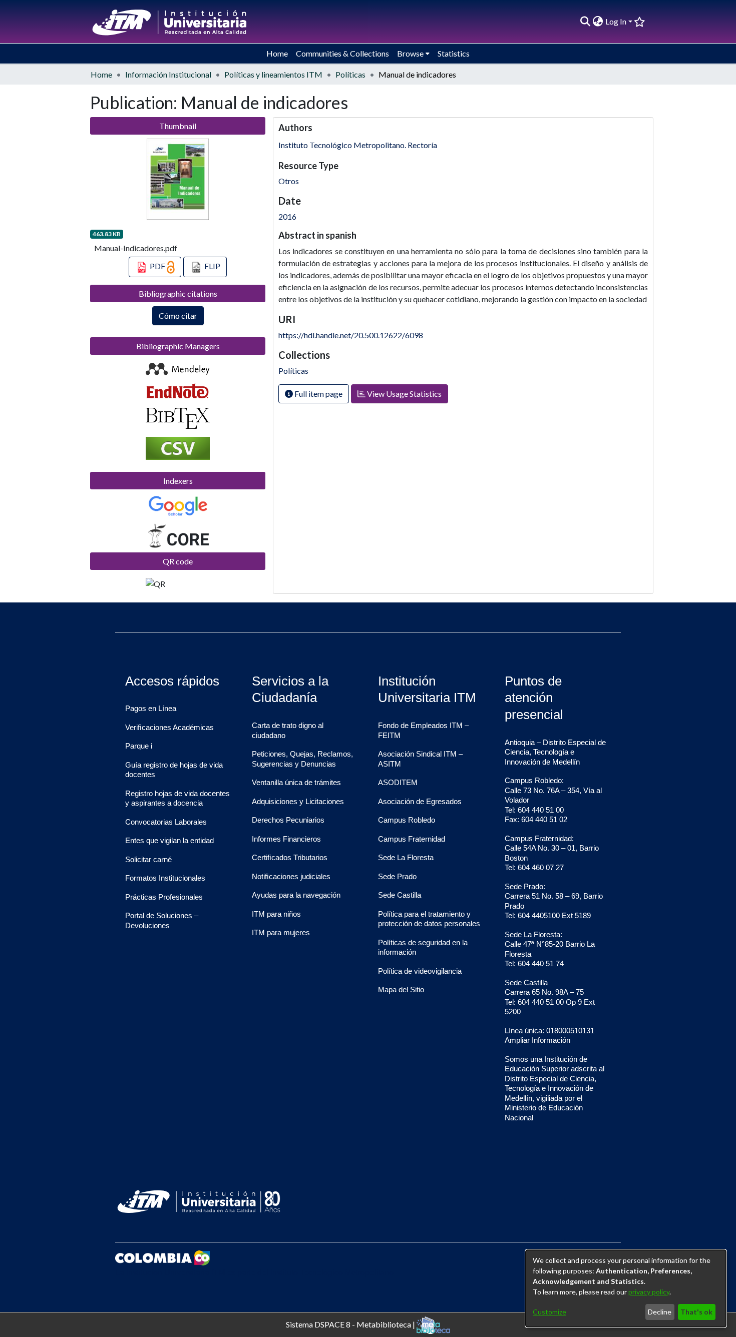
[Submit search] (585, 22)
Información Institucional (168, 74)
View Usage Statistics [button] (403, 393)
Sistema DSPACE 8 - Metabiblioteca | (351, 1323)
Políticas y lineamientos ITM (273, 74)
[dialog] (626, 1288)
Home (101, 74)
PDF (157, 266)
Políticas (350, 74)
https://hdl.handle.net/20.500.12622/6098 (350, 335)
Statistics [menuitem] (454, 53)
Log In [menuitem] (615, 21)
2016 (287, 216)
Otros (288, 181)
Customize (549, 1311)
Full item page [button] (317, 393)
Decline (659, 1311)
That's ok (696, 1311)
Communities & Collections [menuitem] (342, 53)
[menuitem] (598, 22)
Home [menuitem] (277, 53)
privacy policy (648, 1291)
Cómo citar (178, 315)
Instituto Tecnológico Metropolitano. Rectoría (357, 145)
